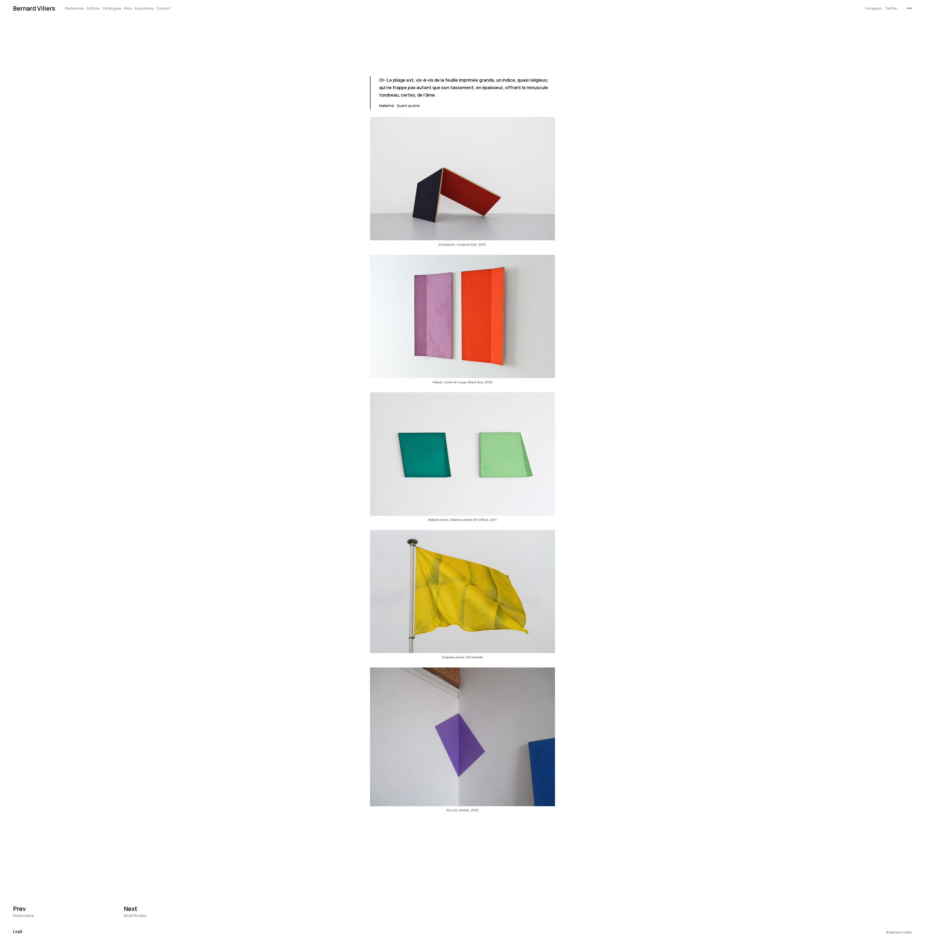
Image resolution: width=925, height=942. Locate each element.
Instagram (874, 9)
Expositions (144, 9)
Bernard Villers (34, 8)
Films (128, 9)
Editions (93, 9)
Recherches (74, 9)
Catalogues (112, 9)
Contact (163, 9)
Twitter (891, 9)
